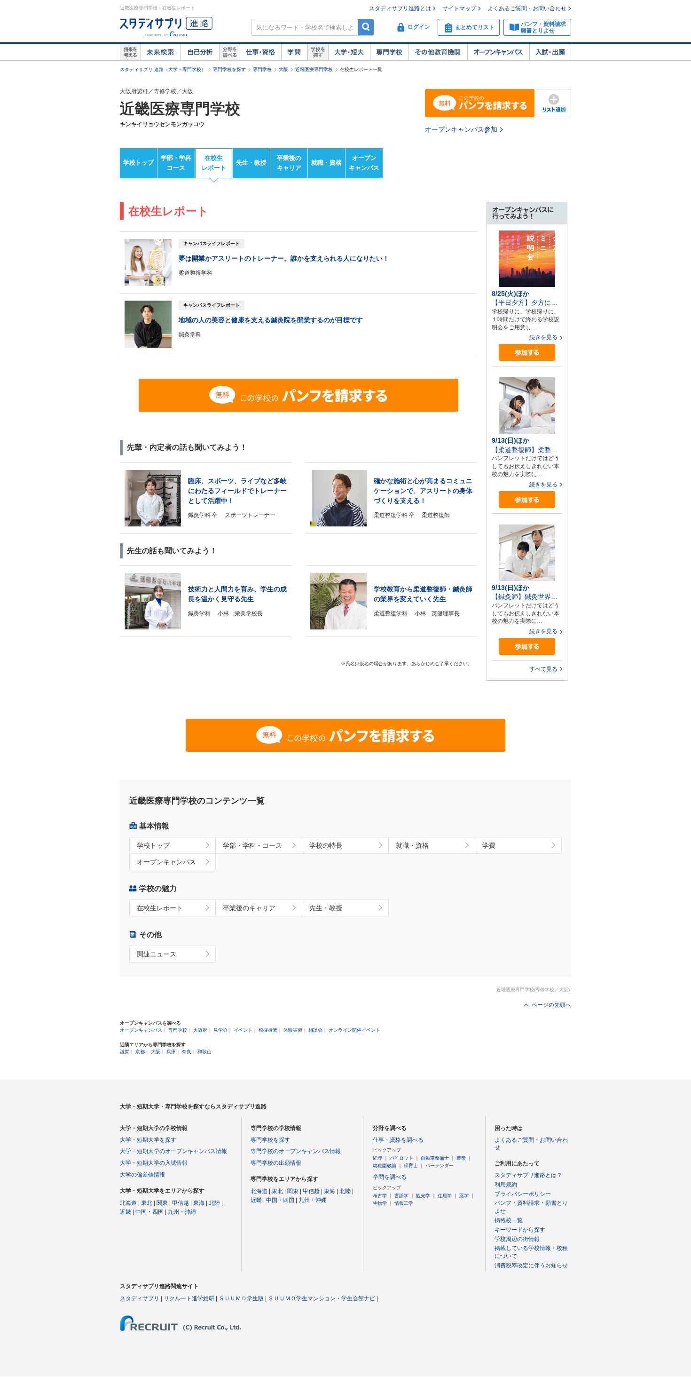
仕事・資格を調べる (398, 1140)
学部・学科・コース (252, 845)
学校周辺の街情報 (517, 1239)
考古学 (380, 1195)
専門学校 (389, 52)
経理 (377, 1158)
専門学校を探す (229, 69)
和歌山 (204, 1051)
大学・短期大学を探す (148, 1140)
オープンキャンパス (498, 52)
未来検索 (161, 52)
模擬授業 (268, 1030)
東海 (198, 1203)
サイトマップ (459, 8)
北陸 (214, 1203)
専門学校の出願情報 (276, 1163)
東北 (146, 1203)
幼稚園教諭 (384, 1165)
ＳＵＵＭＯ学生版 (241, 1298)
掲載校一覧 (509, 1220)
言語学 (401, 1195)
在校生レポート (214, 162)
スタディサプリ (139, 1298)
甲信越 (180, 1203)
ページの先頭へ (551, 1005)
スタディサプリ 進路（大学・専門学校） (163, 69)
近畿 (125, 1212)
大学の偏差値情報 (142, 1174)
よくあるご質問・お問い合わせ (526, 8)
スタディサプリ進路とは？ (528, 1175)
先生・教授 (251, 162)
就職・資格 (326, 162)
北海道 (128, 1203)
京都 (140, 1051)
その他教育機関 (437, 52)
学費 (488, 845)
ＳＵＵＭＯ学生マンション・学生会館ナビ (321, 1298)
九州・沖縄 (182, 1212)
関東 (162, 1203)
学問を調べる (390, 1177)
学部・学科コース (176, 162)
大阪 (283, 69)
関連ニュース (156, 954)
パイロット (401, 1158)
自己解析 (200, 52)
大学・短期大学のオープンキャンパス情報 (173, 1151)
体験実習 (292, 1030)
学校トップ (138, 162)
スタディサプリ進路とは (400, 8)
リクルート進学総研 (189, 1298)
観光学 (423, 1195)
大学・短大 (349, 52)
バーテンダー (439, 1165)
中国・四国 (149, 1212)
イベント (243, 1030)
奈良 (186, 1051)
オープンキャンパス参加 (461, 129)
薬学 (464, 1195)
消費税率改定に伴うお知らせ (531, 1265)
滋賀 (124, 1051)
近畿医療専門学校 (314, 69)
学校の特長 (325, 845)
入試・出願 (550, 52)
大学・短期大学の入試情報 (154, 1163)
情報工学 (403, 1203)
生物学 (380, 1203)
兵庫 (171, 1051)
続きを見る (543, 337)
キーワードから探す (520, 1229)
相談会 (315, 1030)
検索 (366, 27)
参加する (527, 352)
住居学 (445, 1195)
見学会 (220, 1030)
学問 (294, 52)
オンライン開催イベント (354, 1030)
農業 (461, 1158)
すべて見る (543, 669)
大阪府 (200, 1030)
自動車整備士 (435, 1158)
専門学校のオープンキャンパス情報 (296, 1151)
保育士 (411, 1165)
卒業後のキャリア (289, 162)
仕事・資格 (260, 52)
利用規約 (506, 1184)
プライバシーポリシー (523, 1194)
